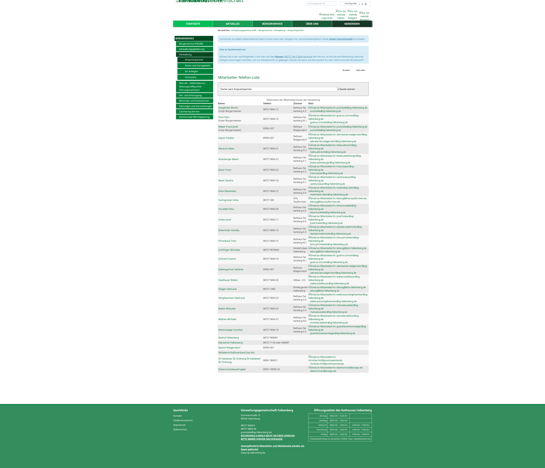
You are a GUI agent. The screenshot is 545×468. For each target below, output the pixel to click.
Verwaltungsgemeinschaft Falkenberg (267, 410)
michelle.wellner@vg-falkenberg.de (329, 322)
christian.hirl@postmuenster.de (327, 363)
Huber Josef (224, 219)
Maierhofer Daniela (228, 230)
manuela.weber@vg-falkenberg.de (328, 312)
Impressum (179, 424)
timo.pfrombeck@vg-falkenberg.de (329, 244)
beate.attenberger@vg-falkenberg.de (330, 162)
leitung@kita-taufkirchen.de (325, 201)
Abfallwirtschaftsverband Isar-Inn (236, 352)
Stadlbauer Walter (228, 280)
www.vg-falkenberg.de (253, 452)
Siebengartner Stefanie (230, 269)
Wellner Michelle (227, 319)
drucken (346, 70)
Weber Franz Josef (228, 126)
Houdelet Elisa (226, 209)
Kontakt (177, 415)
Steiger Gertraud (227, 289)
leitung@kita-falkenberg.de (324, 290)
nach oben (360, 70)
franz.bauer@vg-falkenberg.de (326, 173)
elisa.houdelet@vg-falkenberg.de (327, 212)
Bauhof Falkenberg (228, 337)
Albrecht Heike (226, 148)
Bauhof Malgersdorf (229, 347)
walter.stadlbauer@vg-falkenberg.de (329, 283)
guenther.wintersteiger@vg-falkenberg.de (332, 333)
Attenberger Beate (228, 159)
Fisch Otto (223, 117)
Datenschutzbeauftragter (232, 369)
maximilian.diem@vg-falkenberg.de (329, 194)
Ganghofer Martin (228, 107)
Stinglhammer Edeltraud (231, 297)
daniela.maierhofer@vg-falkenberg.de (330, 233)
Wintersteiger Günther (230, 329)
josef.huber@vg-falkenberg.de (326, 223)
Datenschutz (180, 429)
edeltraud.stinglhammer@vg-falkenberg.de (333, 301)
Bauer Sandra (225, 180)
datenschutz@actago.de (323, 371)
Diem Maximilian (227, 191)
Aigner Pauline (226, 137)
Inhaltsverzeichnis (183, 420)
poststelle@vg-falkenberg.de (325, 111)
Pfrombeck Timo (227, 240)
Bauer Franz (224, 169)
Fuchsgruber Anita (228, 200)
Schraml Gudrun (227, 258)
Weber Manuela (226, 308)
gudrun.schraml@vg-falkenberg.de (329, 122)
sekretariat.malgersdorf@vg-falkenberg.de (333, 141)
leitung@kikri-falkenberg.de (325, 251)
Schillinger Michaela (229, 249)
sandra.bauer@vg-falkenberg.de (327, 183)
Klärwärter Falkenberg (230, 342)
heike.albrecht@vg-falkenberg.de (328, 151)
